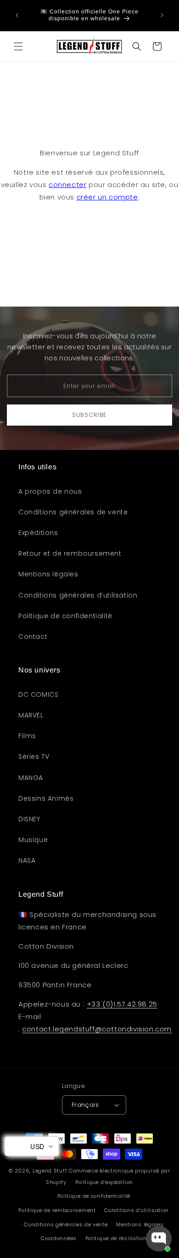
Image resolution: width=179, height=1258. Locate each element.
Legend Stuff (50, 1170)
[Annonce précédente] (17, 15)
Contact (32, 636)
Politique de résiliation (116, 1238)
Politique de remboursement (56, 1210)
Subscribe (89, 414)
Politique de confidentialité (65, 615)
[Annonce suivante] (162, 15)
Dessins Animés (45, 798)
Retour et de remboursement (70, 553)
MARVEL (31, 715)
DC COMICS (38, 694)
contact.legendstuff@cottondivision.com (97, 1029)
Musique (33, 839)
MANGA (30, 777)
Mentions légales (48, 574)
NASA (26, 860)
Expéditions (38, 532)
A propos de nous (50, 491)
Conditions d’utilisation (136, 1210)
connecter (67, 184)
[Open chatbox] (159, 1239)
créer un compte (107, 197)
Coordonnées (59, 1238)
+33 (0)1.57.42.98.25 (122, 1004)
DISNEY (29, 819)
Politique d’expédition (104, 1182)
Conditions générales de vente (73, 512)
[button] (18, 46)
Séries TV (33, 756)
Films (27, 735)
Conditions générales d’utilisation (77, 595)
